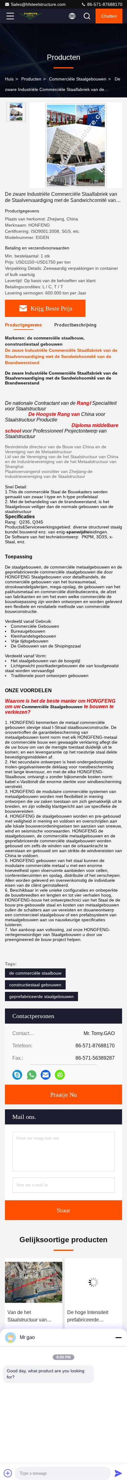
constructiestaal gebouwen (35, 984)
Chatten (109, 16)
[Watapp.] (31, 1075)
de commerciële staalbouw (35, 973)
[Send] (118, 1473)
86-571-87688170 (104, 4)
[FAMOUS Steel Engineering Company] (30, 16)
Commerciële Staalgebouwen (77, 78)
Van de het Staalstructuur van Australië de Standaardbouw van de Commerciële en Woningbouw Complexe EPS (32, 1317)
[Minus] (118, 1337)
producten (31, 78)
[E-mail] (46, 1075)
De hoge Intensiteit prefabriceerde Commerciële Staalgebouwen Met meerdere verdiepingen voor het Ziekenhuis (92, 1317)
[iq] (60, 1075)
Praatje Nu (63, 1094)
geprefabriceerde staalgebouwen (41, 996)
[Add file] (8, 1473)
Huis (9, 78)
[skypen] (17, 1075)
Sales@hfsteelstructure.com (38, 4)
